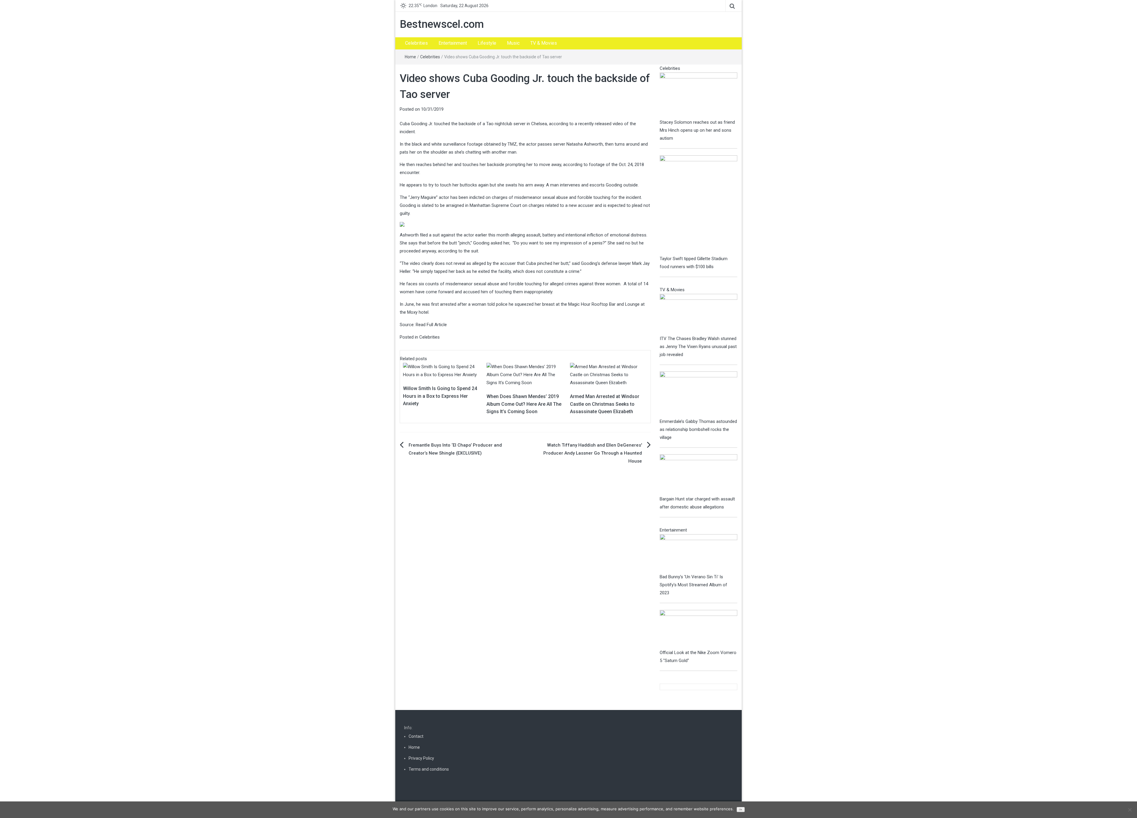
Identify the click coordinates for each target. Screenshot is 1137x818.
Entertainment (453, 43)
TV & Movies (543, 43)
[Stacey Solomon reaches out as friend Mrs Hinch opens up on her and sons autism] (699, 95)
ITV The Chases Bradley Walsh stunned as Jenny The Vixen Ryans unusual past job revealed (698, 346)
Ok (740, 809)
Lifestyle (487, 43)
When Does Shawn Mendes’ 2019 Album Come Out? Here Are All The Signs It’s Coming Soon (523, 404)
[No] (1130, 810)
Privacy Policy (421, 758)
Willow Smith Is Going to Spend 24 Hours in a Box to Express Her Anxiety (440, 396)
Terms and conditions (429, 769)
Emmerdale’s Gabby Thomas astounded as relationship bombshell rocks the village (698, 429)
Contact (416, 736)
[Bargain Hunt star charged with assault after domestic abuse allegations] (699, 474)
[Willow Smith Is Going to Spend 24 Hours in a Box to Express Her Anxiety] (442, 370)
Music (513, 43)
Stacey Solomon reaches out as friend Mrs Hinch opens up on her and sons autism (697, 130)
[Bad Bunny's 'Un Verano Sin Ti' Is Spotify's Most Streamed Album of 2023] (699, 553)
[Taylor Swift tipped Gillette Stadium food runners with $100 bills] (699, 204)
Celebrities (416, 43)
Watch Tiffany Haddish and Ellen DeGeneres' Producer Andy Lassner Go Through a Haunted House (592, 453)
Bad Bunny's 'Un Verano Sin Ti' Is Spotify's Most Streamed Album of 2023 (693, 584)
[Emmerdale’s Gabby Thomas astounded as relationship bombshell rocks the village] (699, 394)
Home (410, 56)
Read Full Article (431, 324)
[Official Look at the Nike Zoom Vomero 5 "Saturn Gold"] (699, 629)
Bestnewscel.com (442, 24)
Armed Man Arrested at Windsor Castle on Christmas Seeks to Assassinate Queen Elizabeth (604, 404)
